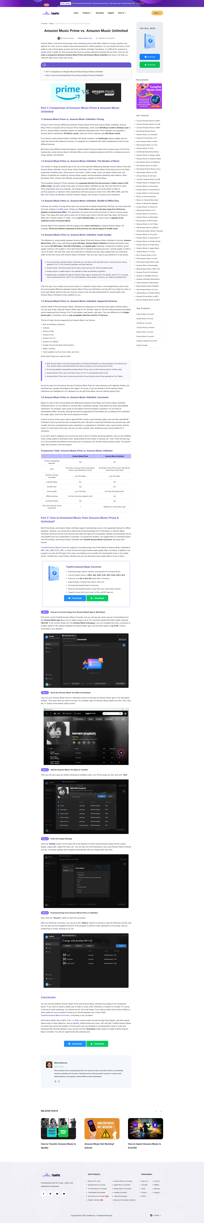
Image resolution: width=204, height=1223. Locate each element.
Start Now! (140, 3)
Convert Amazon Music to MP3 (148, 121)
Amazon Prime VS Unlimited (147, 272)
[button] (161, 1111)
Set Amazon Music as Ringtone (148, 162)
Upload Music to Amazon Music (148, 293)
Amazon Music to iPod (144, 148)
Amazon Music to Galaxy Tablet (148, 155)
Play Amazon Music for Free (147, 290)
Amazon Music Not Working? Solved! (56, 1146)
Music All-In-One (94, 1181)
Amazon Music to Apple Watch (147, 248)
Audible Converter (120, 1192)
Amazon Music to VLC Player (147, 224)
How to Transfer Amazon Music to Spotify (145, 1146)
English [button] (157, 1215)
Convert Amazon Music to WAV (148, 128)
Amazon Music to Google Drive (148, 183)
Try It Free (151, 57)
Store (143, 1189)
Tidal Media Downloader (96, 1192)
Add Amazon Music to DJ (145, 210)
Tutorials (144, 1185)
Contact (157, 1181)
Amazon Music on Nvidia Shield (148, 241)
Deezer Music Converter (122, 1189)
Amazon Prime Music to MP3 (147, 296)
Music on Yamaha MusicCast (147, 200)
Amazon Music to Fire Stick (146, 234)
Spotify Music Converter (97, 1185)
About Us (144, 1181)
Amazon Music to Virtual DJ (146, 214)
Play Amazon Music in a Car (146, 258)
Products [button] (86, 13)
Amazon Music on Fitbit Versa (147, 245)
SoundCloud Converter (96, 1196)
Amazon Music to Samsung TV (147, 238)
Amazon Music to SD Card (146, 176)
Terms (143, 1196)
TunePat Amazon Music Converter (55, 547)
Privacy (144, 1192)
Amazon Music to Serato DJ (146, 207)
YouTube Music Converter (97, 1189)
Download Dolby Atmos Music (147, 152)
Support (111, 13)
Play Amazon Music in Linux (146, 145)
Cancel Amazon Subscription (147, 283)
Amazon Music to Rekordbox (147, 217)
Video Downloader (120, 1196)
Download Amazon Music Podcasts (149, 231)
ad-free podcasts (48, 192)
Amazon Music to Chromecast (147, 193)
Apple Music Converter (122, 1185)
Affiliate (156, 1185)
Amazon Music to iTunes (145, 252)
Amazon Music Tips (85, 38)
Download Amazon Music (146, 131)
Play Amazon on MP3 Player (147, 221)
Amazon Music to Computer (146, 134)
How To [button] (121, 13)
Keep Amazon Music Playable (147, 286)
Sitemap (157, 1189)
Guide (51, 23)
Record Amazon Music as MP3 (148, 300)
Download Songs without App (147, 262)
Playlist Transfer (94, 1200)
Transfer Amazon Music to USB (148, 179)
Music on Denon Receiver (146, 196)
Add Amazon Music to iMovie (147, 228)
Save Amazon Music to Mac (146, 141)
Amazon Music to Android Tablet (148, 159)
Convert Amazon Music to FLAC (148, 124)
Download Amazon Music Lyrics (148, 169)
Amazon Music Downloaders (147, 265)
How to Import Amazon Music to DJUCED (100, 1146)
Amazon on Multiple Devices (147, 276)
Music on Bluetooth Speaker (147, 203)
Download (100, 13)
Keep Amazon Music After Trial (148, 269)
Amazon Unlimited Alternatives (148, 279)
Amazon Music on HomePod (147, 186)
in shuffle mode (62, 209)
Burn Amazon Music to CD (146, 255)
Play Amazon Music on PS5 (146, 172)
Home (76, 13)
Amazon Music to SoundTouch (148, 190)
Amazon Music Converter (123, 1181)
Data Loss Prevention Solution (125, 1200)
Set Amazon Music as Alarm (146, 166)
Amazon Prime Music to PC (146, 138)
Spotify (76, 1023)
